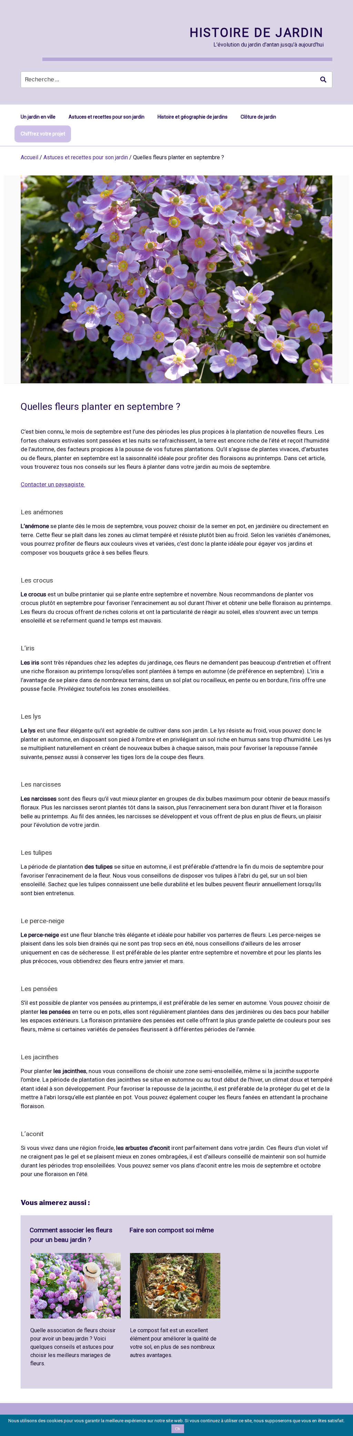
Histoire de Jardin (257, 33)
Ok (177, 1428)
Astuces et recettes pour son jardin (106, 117)
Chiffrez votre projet (43, 133)
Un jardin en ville (38, 117)
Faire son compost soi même (171, 1230)
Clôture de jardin (258, 117)
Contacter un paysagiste (53, 484)
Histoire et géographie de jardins (193, 117)
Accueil (29, 157)
